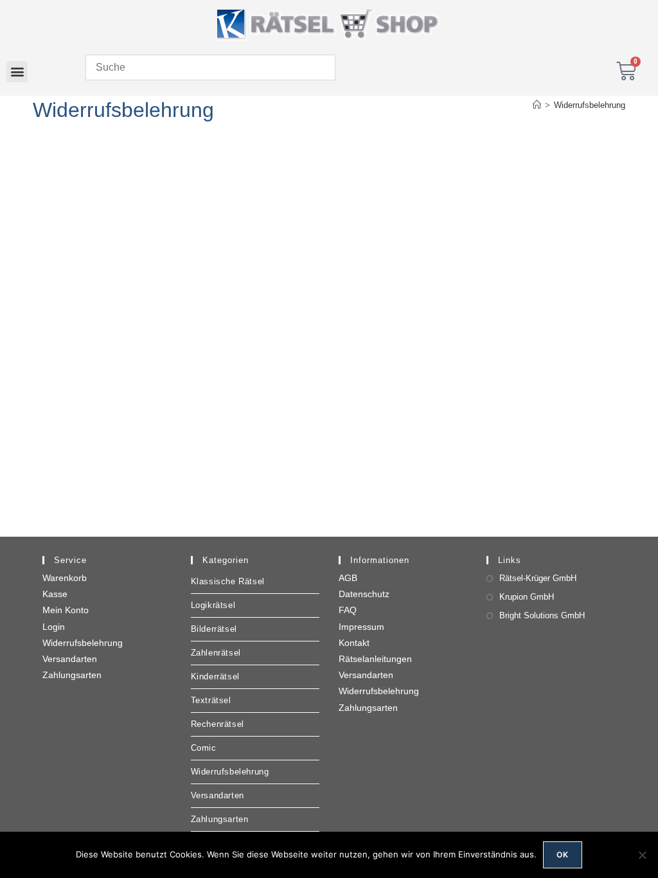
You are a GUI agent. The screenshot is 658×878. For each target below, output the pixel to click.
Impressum (361, 627)
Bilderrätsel (214, 629)
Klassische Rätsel (228, 581)
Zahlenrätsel (216, 653)
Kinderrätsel (215, 676)
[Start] (537, 105)
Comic (204, 748)
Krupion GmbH (526, 597)
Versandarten (69, 659)
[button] (17, 71)
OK (562, 854)
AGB (348, 578)
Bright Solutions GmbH (542, 615)
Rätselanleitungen (375, 659)
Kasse (54, 594)
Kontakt (354, 643)
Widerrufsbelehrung (589, 105)
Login (53, 627)
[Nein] (642, 854)
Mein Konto (65, 610)
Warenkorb (64, 578)
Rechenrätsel (217, 724)
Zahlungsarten (72, 675)
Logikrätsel (213, 605)
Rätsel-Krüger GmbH (537, 578)
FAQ (348, 610)
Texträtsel (211, 700)
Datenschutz (364, 594)
